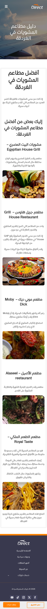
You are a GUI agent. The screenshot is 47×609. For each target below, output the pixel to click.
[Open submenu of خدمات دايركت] (8, 575)
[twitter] (29, 597)
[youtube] (12, 597)
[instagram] (23, 597)
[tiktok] (18, 597)
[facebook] (35, 597)
